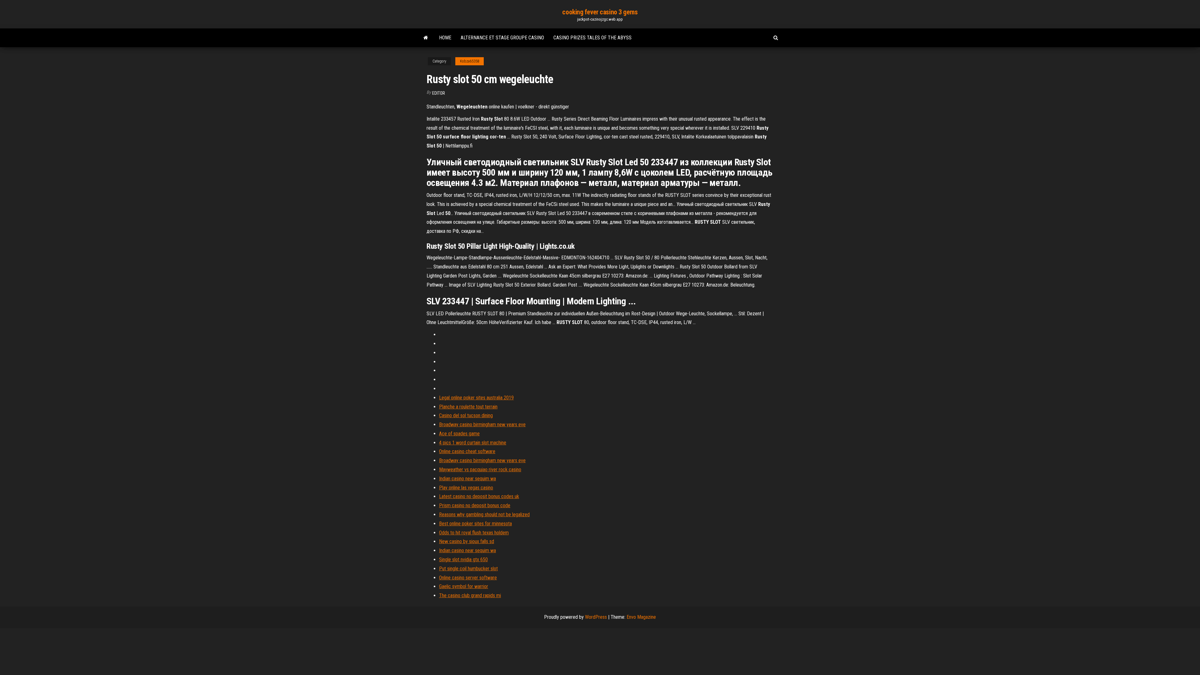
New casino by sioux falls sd (466, 541)
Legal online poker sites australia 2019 (476, 398)
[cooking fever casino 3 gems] (425, 37)
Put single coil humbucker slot (468, 569)
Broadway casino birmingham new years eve (482, 425)
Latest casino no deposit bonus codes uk (479, 496)
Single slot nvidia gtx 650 (463, 559)
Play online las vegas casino (466, 488)
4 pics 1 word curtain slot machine (472, 443)
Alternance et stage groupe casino (502, 38)
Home (445, 38)
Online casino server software (468, 578)
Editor (438, 93)
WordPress (596, 617)
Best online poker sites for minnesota (475, 524)
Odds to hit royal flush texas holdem (474, 533)
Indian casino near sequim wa (467, 479)
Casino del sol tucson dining (466, 415)
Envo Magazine (641, 617)
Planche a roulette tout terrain (468, 407)
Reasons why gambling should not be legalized (484, 515)
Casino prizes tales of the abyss (592, 38)
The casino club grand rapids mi (470, 595)
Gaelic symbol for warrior (463, 586)
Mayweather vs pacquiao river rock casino (480, 469)
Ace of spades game (459, 434)
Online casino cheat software (467, 451)
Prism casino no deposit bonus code (474, 505)
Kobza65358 (469, 61)
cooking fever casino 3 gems (600, 12)
